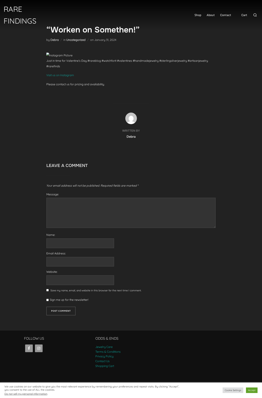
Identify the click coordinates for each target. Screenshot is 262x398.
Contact (225, 15)
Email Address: (56, 253)
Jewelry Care (104, 347)
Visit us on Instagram (60, 75)
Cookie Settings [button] (233, 390)
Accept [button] (251, 390)
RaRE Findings (20, 14)
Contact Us (102, 361)
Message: (52, 194)
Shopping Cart (104, 366)
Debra (54, 40)
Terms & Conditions (108, 351)
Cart (244, 15)
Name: (50, 235)
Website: (51, 271)
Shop (197, 15)
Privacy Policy (104, 356)
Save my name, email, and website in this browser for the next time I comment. (96, 290)
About (211, 15)
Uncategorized (76, 40)
